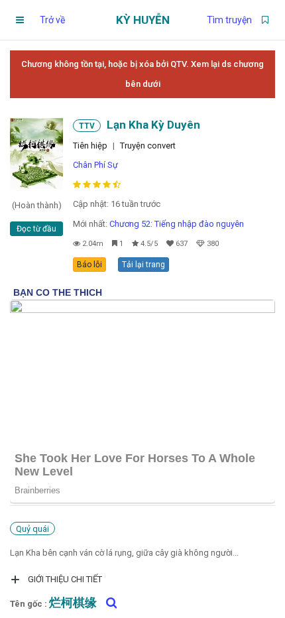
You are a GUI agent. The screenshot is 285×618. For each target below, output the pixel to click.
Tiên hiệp (90, 146)
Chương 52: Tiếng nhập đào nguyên (176, 224)
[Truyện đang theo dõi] (265, 20)
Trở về (52, 20)
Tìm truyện (229, 20)
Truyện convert (148, 146)
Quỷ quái (32, 529)
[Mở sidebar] (20, 20)
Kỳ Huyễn (143, 20)
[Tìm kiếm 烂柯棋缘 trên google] (108, 602)
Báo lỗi (89, 264)
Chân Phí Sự (95, 165)
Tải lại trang (143, 264)
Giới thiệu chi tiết (65, 579)
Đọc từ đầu (36, 228)
